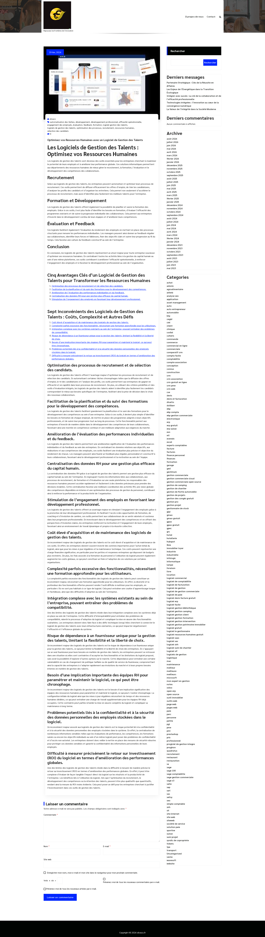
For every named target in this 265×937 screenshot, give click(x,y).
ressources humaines (124, 128)
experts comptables (177, 445)
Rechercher (178, 51)
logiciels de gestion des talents (61, 128)
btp (168, 315)
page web (171, 704)
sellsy (169, 797)
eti (168, 435)
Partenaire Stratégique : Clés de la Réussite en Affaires (190, 84)
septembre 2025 (175, 175)
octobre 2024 (173, 211)
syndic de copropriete (178, 840)
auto (169, 305)
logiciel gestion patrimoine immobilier (186, 624)
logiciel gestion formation (180, 617)
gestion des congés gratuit (180, 498)
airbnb (170, 292)
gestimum (172, 471)
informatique (173, 561)
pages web (172, 707)
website (170, 863)
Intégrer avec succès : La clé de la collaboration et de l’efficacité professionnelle (194, 97)
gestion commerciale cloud (180, 478)
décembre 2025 (174, 165)
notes (170, 684)
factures (171, 451)
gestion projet (174, 504)
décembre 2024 (174, 205)
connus (170, 368)
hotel (169, 534)
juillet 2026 (172, 142)
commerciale (173, 348)
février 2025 (173, 198)
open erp (171, 690)
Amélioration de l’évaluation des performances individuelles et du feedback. (88, 292)
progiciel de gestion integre (181, 744)
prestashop (172, 734)
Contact (211, 16)
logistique (172, 657)
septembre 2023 (175, 254)
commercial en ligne (177, 345)
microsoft (172, 677)
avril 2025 (172, 191)
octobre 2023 (173, 251)
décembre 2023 (174, 244)
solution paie (173, 827)
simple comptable (176, 803)
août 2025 (172, 178)
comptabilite (173, 358)
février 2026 (173, 158)
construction (173, 372)
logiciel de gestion (176, 587)
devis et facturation (177, 398)
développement (83, 122)
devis (169, 395)
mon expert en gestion (178, 680)
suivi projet (172, 836)
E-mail (107, 846)
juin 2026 (171, 145)
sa (168, 763)
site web (171, 817)
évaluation (78, 125)
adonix (170, 285)
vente (170, 856)
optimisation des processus (89, 128)
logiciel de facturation (178, 584)
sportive (171, 830)
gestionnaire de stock (178, 508)
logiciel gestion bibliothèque (181, 607)
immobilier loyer (175, 548)
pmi (168, 730)
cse (168, 392)
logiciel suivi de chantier (179, 647)
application (172, 299)
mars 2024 (172, 234)
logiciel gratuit (174, 627)
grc (168, 531)
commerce (172, 342)
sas (168, 793)
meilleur (171, 667)
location (171, 574)
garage (170, 465)
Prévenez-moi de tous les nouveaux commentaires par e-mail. (131, 882)
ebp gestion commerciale (179, 415)
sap (168, 787)
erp (168, 422)
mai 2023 (171, 268)
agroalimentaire (175, 289)
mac (169, 661)
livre (169, 571)
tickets (170, 843)
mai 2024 (171, 228)
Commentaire (51, 814)
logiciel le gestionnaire (178, 631)
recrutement (108, 128)
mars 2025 (172, 195)
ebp (168, 408)
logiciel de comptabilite (179, 581)
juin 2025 (171, 185)
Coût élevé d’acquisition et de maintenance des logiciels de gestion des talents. (90, 322)
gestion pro (172, 501)
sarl (168, 790)
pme (169, 727)
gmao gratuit (173, 518)
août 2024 (172, 218)
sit (168, 810)
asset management (176, 302)
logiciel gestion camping (179, 611)
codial (170, 332)
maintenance (173, 664)
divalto (170, 402)
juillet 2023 (172, 261)
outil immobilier (175, 697)
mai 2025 (171, 188)
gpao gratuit (173, 524)
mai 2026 (171, 148)
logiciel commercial (177, 578)
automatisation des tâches (62, 122)
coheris (170, 335)
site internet (173, 813)
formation (97, 125)
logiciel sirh (172, 644)
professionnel (174, 740)
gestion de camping (177, 485)
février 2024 (173, 238)
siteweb (170, 820)
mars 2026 (172, 155)
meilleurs (171, 674)
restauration (173, 760)
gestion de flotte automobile (182, 491)
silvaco (53, 119)
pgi (168, 724)
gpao (169, 521)
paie (169, 710)
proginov (171, 747)
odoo (169, 687)
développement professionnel (104, 122)
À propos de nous (194, 16)
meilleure (171, 670)
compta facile (174, 355)
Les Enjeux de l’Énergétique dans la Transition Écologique (190, 91)
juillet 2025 (172, 181)
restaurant (172, 757)
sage (169, 767)
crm (169, 375)
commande (172, 339)
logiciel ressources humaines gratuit (185, 634)
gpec (169, 528)
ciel (168, 322)
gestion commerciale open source (184, 481)
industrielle (172, 554)
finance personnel (176, 455)
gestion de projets (176, 495)
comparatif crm (175, 352)
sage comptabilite (176, 773)
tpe (168, 846)
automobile (173, 312)
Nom (47, 846)
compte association (177, 362)
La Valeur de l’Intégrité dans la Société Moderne (191, 109)
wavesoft (171, 860)
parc (169, 714)
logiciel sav (172, 641)
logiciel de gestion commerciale (183, 591)
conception (172, 365)
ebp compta (173, 412)
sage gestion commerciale (180, 777)
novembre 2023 (174, 248)
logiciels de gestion (176, 654)
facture (170, 448)
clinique (171, 329)
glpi (168, 511)
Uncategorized (174, 853)
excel (169, 441)
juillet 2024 (172, 221)
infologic (171, 558)
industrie (171, 551)
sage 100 (171, 770)
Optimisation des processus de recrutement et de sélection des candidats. (87, 285)
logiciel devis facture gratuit (181, 597)
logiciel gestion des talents (115, 125)
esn (168, 431)
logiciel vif (172, 651)
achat (170, 282)
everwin (170, 438)
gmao (170, 514)
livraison (171, 568)
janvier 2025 (173, 201)
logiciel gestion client (178, 614)
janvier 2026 (173, 161)
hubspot (171, 541)
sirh (168, 807)
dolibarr (171, 405)
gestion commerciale (177, 475)
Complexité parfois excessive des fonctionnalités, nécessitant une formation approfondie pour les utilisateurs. (104, 325)
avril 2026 (172, 151)
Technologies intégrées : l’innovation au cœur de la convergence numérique (193, 104)
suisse (170, 833)
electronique (173, 418)
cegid (169, 319)
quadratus (172, 750)
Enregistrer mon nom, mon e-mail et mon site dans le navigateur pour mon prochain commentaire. (92, 872)
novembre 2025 (174, 168)
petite (170, 720)
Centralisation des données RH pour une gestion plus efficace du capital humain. (90, 295)
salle (169, 783)
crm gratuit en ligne (177, 382)
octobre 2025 (173, 171)
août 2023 (172, 258)
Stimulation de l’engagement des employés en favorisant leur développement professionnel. (96, 299)
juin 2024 (171, 225)
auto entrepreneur (176, 309)
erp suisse (172, 428)
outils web (172, 700)
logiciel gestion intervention (181, 621)
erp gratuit (172, 425)
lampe (170, 564)
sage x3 (170, 780)
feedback (88, 125)
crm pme (171, 385)
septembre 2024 (175, 215)
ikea (169, 544)
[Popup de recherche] (220, 16)
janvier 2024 (173, 241)
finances (171, 458)
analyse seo (173, 295)
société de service (176, 823)
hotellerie (172, 538)
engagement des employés (59, 125)
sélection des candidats (58, 131)
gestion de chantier (176, 488)
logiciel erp (172, 601)
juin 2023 (171, 264)
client (170, 325)
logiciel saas (173, 637)
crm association (175, 378)
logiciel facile (173, 604)
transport (171, 850)
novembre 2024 (174, 208)
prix (168, 737)
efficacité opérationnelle (130, 122)
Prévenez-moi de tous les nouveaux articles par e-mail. (71, 888)
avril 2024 (172, 231)
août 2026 (172, 138)
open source (173, 694)
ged (169, 468)
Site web (47, 859)
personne (171, 717)
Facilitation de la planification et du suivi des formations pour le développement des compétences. (99, 289)
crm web (171, 388)
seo (168, 800)
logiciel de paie (174, 594)
